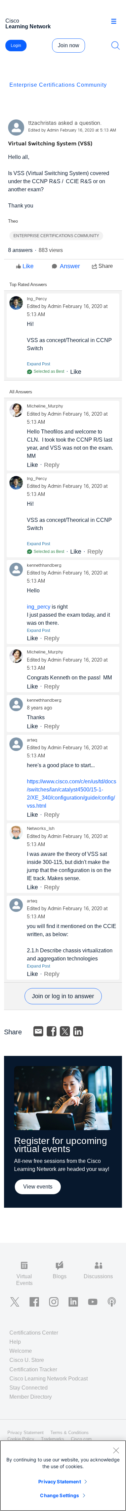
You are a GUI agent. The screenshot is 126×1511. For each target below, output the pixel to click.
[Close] (116, 1450)
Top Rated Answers (28, 284)
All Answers (20, 391)
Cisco (28, 23)
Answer (70, 266)
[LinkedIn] (78, 1031)
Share (105, 266)
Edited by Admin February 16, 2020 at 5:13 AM (72, 131)
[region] (63, 1475)
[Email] (38, 1031)
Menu (116, 21)
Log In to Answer (63, 996)
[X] (65, 1031)
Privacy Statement (59, 1481)
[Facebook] (52, 1031)
